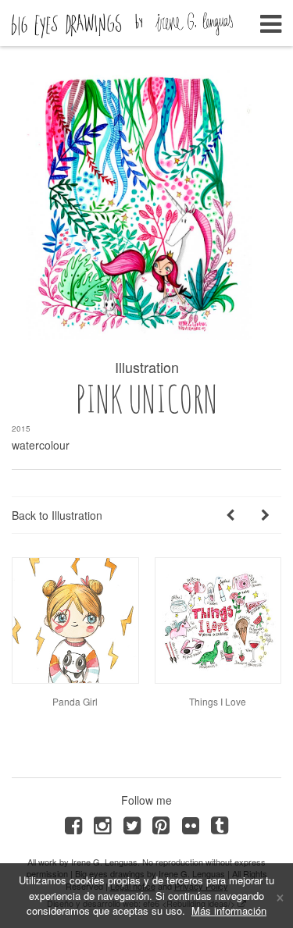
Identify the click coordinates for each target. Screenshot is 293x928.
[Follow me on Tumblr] (219, 823)
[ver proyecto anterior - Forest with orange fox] (230, 514)
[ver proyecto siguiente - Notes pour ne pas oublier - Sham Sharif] (265, 514)
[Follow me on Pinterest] (161, 823)
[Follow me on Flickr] (190, 823)
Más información (228, 910)
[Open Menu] (270, 18)
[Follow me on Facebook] (73, 823)
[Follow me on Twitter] (132, 823)
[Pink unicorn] (146, 205)
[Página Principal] (122, 21)
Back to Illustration (57, 515)
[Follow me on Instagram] (103, 823)
